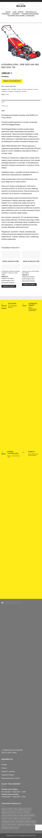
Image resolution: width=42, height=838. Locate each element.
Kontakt (4, 764)
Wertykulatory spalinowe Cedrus (27, 824)
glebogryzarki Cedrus (25, 809)
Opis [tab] (3, 102)
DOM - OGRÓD (18, 12)
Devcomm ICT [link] (31, 835)
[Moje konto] (34, 5)
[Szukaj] (7, 5)
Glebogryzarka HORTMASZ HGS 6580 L (30, 272)
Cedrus (10, 809)
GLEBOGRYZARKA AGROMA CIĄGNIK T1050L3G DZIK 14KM (10, 273)
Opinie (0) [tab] (4, 106)
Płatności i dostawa (8, 771)
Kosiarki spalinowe (30, 14)
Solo (3, 824)
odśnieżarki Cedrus (25, 818)
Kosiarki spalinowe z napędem (21, 16)
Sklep (8, 12)
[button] (3, 5)
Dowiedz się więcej (9, 286)
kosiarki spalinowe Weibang (26, 815)
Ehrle (15, 809)
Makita (16, 818)
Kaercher (27, 812)
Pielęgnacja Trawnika (20, 91)
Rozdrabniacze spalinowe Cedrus (26, 821)
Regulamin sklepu (7, 775)
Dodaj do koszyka (12, 81)
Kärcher (4, 818)
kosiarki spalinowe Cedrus (9, 815)
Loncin (10, 818)
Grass (7, 94)
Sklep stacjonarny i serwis (10, 778)
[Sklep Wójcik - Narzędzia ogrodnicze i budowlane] (21, 5)
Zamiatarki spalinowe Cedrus (10, 828)
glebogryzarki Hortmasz (8, 812)
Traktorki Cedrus (11, 824)
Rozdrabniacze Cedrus (8, 821)
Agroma (4, 809)
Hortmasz (20, 812)
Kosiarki (15, 14)
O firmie (4, 768)
